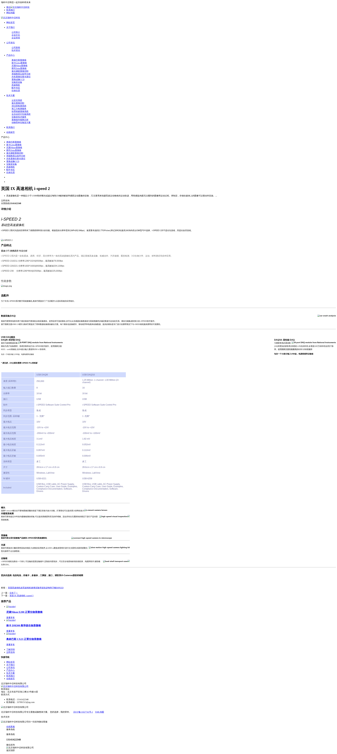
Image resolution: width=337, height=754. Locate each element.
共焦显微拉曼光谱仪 (21, 77)
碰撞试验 (35, 588)
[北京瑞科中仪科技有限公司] (14, 686)
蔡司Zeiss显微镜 (19, 68)
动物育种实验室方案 (21, 122)
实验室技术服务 (19, 117)
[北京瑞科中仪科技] (10, 17)
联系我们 (10, 10)
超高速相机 (26, 588)
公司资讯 (10, 667)
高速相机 (16, 85)
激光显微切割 (18, 103)
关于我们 (10, 665)
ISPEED (60, 588)
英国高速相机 (14, 588)
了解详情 (10, 649)
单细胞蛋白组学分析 (21, 74)
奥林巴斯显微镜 (19, 60)
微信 (8, 7)
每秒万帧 (52, 588)
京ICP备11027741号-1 (83, 712)
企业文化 (16, 35)
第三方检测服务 (19, 109)
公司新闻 (16, 47)
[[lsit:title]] (11, 606)
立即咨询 (10, 652)
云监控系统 (17, 100)
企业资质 (16, 38)
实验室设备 (17, 82)
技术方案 (10, 673)
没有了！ (13, 593)
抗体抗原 (16, 90)
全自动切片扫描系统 (21, 114)
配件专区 (16, 88)
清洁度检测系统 (19, 106)
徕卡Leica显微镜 (19, 63)
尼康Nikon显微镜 (19, 66)
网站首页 (10, 662)
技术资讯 (16, 50)
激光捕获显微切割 (20, 71)
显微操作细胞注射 (20, 120)
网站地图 (10, 13)
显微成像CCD (18, 79)
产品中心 (10, 670)
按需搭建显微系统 (20, 111)
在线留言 (10, 678)
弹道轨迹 (43, 588)
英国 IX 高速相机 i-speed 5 (21, 596)
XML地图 (99, 712)
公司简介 (16, 32)
